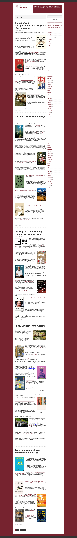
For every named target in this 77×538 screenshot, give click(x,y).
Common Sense (27, 66)
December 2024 (50, 80)
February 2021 (50, 173)
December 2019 (50, 199)
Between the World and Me (29, 281)
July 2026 (49, 41)
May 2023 (49, 118)
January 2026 (49, 53)
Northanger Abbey (39, 347)
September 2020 (50, 183)
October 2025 (49, 59)
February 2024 (50, 100)
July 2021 (49, 163)
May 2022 (49, 143)
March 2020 (49, 195)
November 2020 (50, 179)
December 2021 (50, 153)
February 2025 (50, 76)
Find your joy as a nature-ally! (30, 116)
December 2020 (50, 177)
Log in (47, 536)
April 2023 (49, 120)
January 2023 (49, 126)
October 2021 (49, 157)
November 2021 (50, 155)
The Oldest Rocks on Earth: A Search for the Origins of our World (25, 190)
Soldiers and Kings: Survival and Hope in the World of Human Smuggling (30, 515)
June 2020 (49, 189)
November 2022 (50, 130)
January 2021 (49, 175)
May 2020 (49, 191)
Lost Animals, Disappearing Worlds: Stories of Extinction (34, 205)
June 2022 (49, 141)
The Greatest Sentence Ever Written (33, 52)
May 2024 (49, 94)
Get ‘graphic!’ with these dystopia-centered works (55, 25)
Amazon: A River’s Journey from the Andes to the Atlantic (35, 175)
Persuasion (41, 356)
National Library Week (39, 132)
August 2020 (49, 185)
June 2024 (49, 92)
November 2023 (50, 106)
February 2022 (50, 149)
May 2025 (49, 70)
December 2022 (50, 128)
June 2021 (49, 165)
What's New (20, 110)
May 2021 (49, 167)
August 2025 (49, 63)
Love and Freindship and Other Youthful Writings (26, 433)
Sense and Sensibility (35, 354)
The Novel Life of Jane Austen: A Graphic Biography (30, 380)
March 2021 (49, 171)
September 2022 (50, 134)
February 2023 (50, 124)
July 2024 (49, 90)
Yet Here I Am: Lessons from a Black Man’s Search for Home (24, 290)
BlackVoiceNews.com (21, 262)
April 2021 (49, 169)
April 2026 (49, 47)
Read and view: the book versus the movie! (54, 27)
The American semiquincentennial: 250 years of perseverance (30, 25)
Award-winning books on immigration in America (27, 451)
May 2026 (49, 45)
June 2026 (49, 43)
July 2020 (49, 187)
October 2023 (49, 108)
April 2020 (49, 193)
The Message (17, 280)
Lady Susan (31, 422)
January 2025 (49, 78)
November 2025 (50, 57)
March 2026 (49, 49)
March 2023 (49, 122)
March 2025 (49, 74)
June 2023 (49, 116)
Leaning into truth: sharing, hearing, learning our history (29, 232)
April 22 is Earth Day (37, 125)
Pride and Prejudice (29, 355)
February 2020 (50, 197)
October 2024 (49, 84)
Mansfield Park (40, 355)
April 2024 (49, 96)
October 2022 (49, 132)
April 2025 (49, 72)
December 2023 (50, 104)
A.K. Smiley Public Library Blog (21, 7)
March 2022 (49, 147)
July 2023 (49, 114)
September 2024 (50, 86)
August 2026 (49, 39)
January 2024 (49, 102)
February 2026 (50, 51)
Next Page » (24, 530)
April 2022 (49, 145)
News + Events (50, 32)
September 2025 (50, 61)
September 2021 (50, 159)
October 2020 (49, 181)
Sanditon (30, 425)
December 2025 (50, 55)
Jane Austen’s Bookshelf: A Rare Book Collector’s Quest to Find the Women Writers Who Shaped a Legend (24, 401)
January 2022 (49, 151)
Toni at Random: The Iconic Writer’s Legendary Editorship (34, 305)
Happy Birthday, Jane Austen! (30, 325)
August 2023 (49, 112)
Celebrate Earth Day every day (24, 219)
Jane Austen (26, 429)
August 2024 (49, 88)
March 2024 (49, 98)
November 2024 (50, 82)
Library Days (27, 134)
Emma (28, 356)
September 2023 (50, 110)
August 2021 (49, 161)
